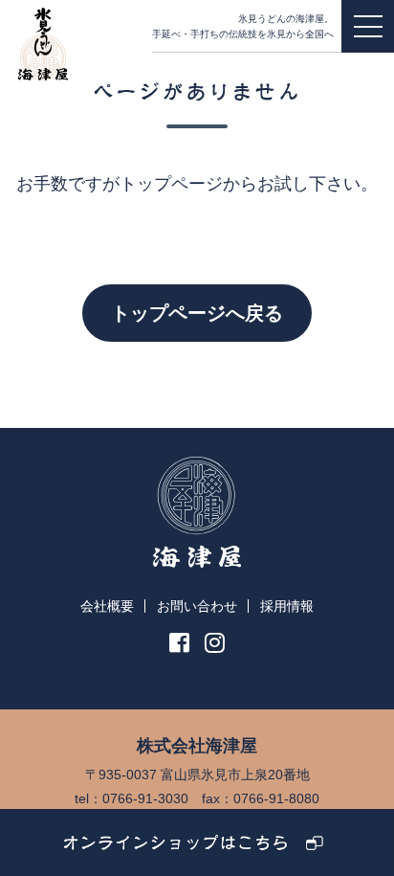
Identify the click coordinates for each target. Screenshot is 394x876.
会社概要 (107, 606)
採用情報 (287, 606)
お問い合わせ (197, 606)
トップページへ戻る (197, 313)
